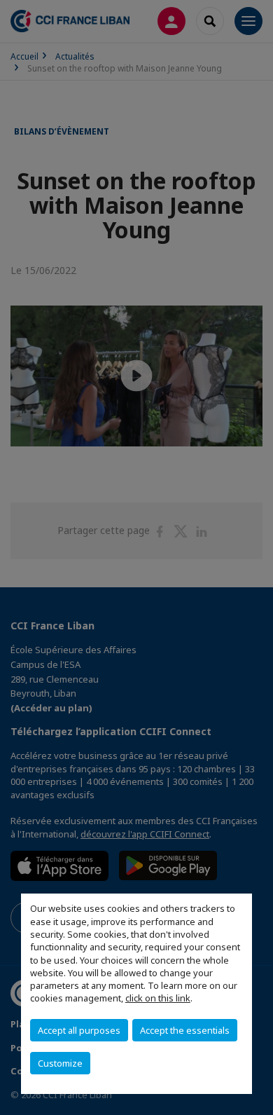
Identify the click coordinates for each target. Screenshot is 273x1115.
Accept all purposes (79, 1030)
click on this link (157, 998)
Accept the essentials (185, 1030)
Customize (60, 1063)
